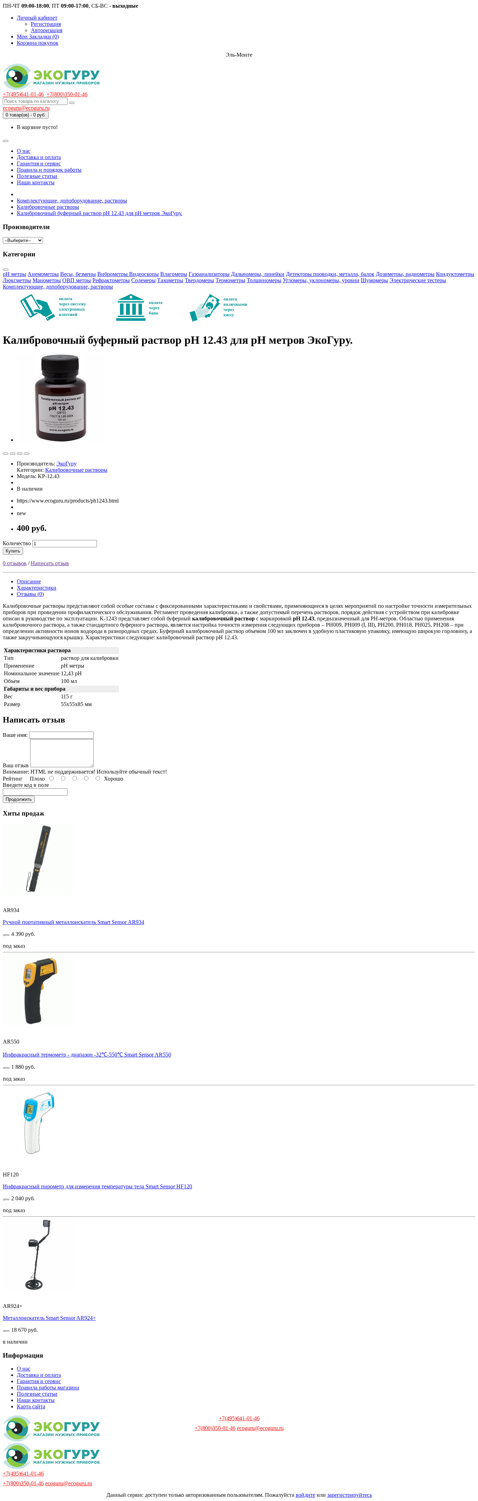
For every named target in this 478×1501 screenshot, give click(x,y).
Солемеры (143, 280)
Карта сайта (31, 1406)
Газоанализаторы (209, 274)
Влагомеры (173, 274)
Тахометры (170, 280)
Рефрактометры (111, 280)
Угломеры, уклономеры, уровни (321, 280)
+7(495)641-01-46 (23, 94)
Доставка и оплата (39, 157)
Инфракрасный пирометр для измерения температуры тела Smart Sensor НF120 (97, 1186)
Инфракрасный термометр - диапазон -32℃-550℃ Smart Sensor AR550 (87, 1055)
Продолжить (19, 799)
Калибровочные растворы (76, 470)
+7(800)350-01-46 (67, 94)
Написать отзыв (50, 563)
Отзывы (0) (30, 594)
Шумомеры (374, 280)
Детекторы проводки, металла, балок (330, 274)
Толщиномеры (264, 280)
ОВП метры (76, 280)
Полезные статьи (37, 176)
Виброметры (113, 274)
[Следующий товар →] (26, 454)
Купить (13, 551)
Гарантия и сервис (39, 163)
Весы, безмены (78, 274)
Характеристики (36, 588)
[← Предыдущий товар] (19, 454)
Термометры (230, 280)
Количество (17, 543)
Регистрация (46, 24)
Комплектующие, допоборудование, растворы (58, 287)
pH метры (14, 274)
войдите (305, 1495)
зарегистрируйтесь (349, 1495)
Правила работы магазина (48, 1387)
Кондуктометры (455, 274)
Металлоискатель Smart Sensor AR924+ (49, 1318)
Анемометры (43, 274)
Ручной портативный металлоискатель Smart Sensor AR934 (73, 922)
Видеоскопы (144, 274)
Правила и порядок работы (49, 170)
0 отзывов (15, 563)
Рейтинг (13, 779)
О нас (23, 151)
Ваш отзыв (16, 765)
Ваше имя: (15, 735)
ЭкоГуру (66, 464)
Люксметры (17, 280)
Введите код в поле (26, 785)
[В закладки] (5, 454)
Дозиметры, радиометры (405, 274)
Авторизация (46, 30)
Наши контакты (36, 182)
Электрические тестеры (417, 280)
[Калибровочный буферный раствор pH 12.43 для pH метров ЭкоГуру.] (60, 440)
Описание (29, 581)
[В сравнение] (12, 454)
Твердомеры (199, 280)
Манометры (47, 280)
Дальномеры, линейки (257, 274)
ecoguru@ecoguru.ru (26, 108)
